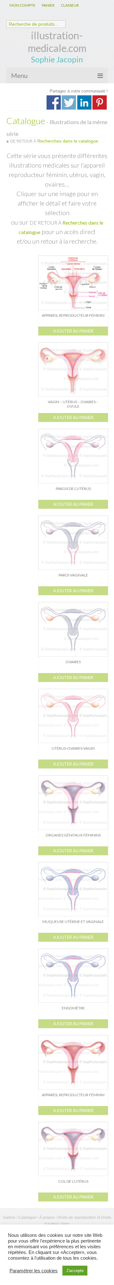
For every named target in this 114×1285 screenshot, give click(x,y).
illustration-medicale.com (57, 41)
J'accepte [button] (75, 1270)
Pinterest (99, 102)
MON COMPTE (22, 5)
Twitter (69, 102)
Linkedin (84, 102)
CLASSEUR (70, 5)
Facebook (54, 102)
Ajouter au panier (73, 331)
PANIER (48, 5)
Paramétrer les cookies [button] (34, 1270)
